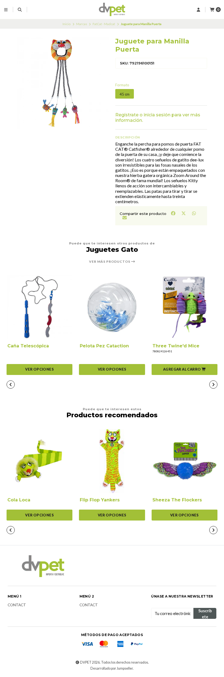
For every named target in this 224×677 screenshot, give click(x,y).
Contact (17, 605)
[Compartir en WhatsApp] (194, 213)
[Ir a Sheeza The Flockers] (184, 461)
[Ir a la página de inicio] (112, 9)
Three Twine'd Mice (175, 345)
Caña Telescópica (28, 345)
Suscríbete (205, 613)
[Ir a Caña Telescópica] (39, 307)
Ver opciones (39, 369)
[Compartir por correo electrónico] (124, 217)
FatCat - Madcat (104, 24)
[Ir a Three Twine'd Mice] (184, 307)
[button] (184, 369)
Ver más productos (110, 261)
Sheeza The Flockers (177, 499)
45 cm (124, 94)
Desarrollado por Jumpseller (111, 668)
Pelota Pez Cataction (104, 345)
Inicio (66, 24)
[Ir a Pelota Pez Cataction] (112, 307)
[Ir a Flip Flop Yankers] (112, 461)
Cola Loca (18, 499)
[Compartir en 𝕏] (184, 213)
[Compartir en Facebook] (173, 213)
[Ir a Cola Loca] (39, 461)
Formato (122, 85)
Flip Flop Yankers (100, 499)
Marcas (81, 24)
